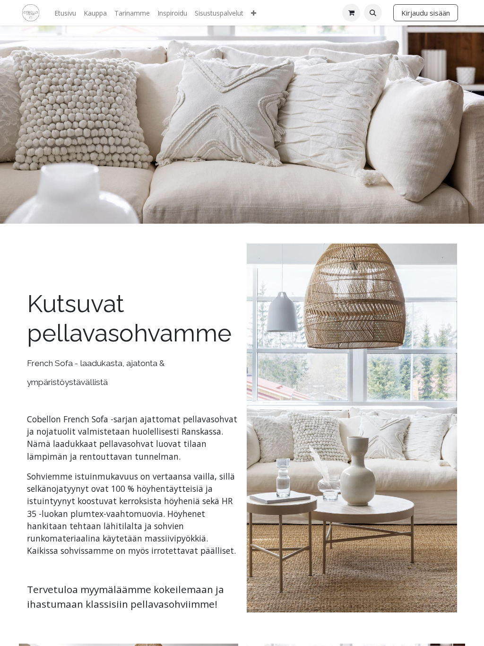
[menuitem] (65, 13)
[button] (373, 13)
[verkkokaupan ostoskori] (351, 13)
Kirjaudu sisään (425, 12)
